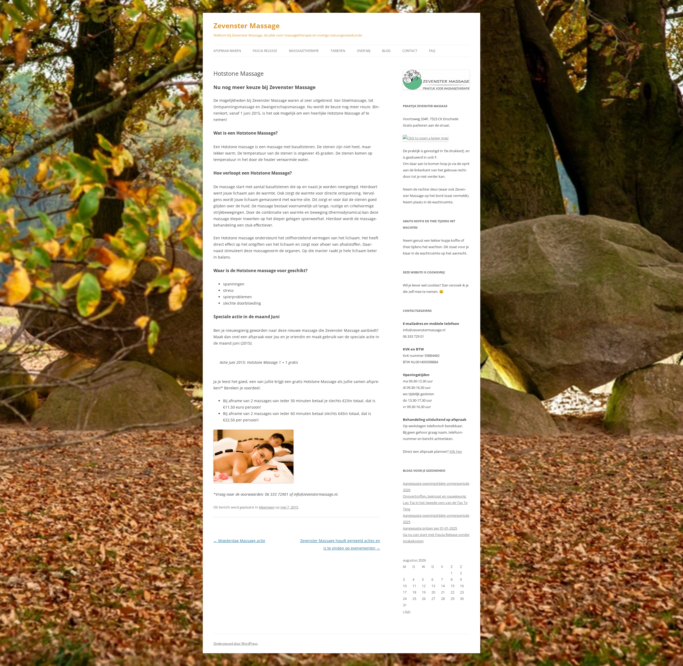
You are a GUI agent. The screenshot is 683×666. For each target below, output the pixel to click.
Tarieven (338, 51)
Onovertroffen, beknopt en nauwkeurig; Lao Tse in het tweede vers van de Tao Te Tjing (435, 502)
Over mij (363, 51)
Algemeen (267, 507)
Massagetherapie (304, 51)
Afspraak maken (227, 51)
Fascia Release (265, 51)
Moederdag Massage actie (239, 540)
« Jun (406, 611)
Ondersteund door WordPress (235, 643)
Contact (409, 51)
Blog (386, 51)
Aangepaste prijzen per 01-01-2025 (430, 528)
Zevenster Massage (246, 25)
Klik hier (455, 451)
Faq (432, 51)
